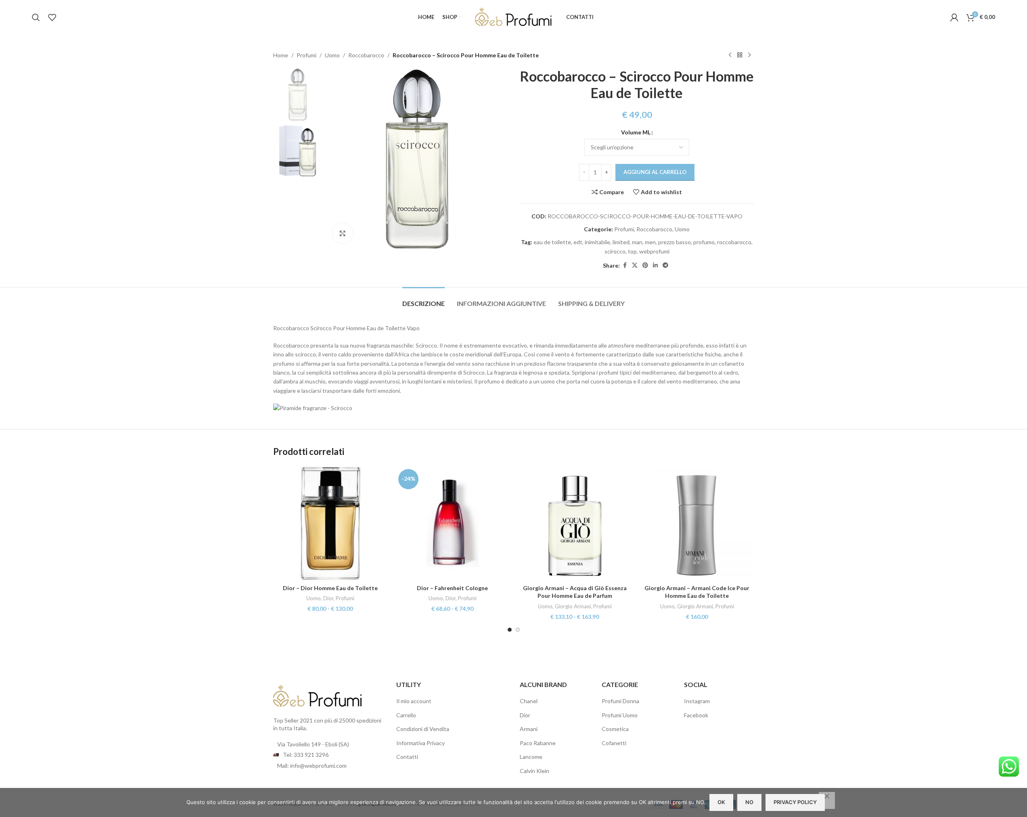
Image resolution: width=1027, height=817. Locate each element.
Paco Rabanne (538, 742)
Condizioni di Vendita (422, 728)
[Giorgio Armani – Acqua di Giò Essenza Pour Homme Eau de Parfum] (575, 523)
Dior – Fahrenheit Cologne (452, 587)
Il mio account (413, 701)
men (650, 242)
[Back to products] (740, 55)
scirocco (614, 251)
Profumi (306, 55)
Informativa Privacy (420, 742)
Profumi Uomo (620, 715)
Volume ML (636, 132)
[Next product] (749, 55)
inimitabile (597, 242)
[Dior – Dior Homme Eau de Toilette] (330, 523)
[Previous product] (730, 55)
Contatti (407, 756)
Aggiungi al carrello (654, 172)
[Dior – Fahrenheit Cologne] (452, 523)
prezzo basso (674, 242)
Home (280, 55)
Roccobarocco (366, 55)
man (637, 242)
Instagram (697, 701)
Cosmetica (615, 728)
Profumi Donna (620, 701)
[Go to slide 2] (518, 630)
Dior (328, 598)
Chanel (529, 701)
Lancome (531, 756)
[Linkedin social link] (655, 265)
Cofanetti (614, 742)
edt (577, 242)
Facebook (696, 715)
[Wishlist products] (52, 17)
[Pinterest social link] (645, 265)
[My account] (954, 17)
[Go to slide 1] (510, 630)
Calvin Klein (534, 770)
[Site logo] (513, 16)
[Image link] (317, 695)
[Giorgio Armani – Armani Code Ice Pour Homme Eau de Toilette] (697, 523)
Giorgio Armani (573, 606)
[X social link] (635, 265)
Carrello (406, 715)
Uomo (332, 55)
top (632, 251)
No (749, 802)
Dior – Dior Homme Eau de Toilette (330, 587)
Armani (529, 728)
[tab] (423, 299)
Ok (721, 802)
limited (621, 242)
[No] (827, 800)
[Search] (36, 17)
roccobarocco (734, 242)
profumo (704, 242)
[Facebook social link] (625, 265)
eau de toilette (552, 242)
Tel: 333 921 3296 (305, 754)
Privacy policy (795, 802)
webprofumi (654, 251)
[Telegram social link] (665, 265)
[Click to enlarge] (343, 233)
